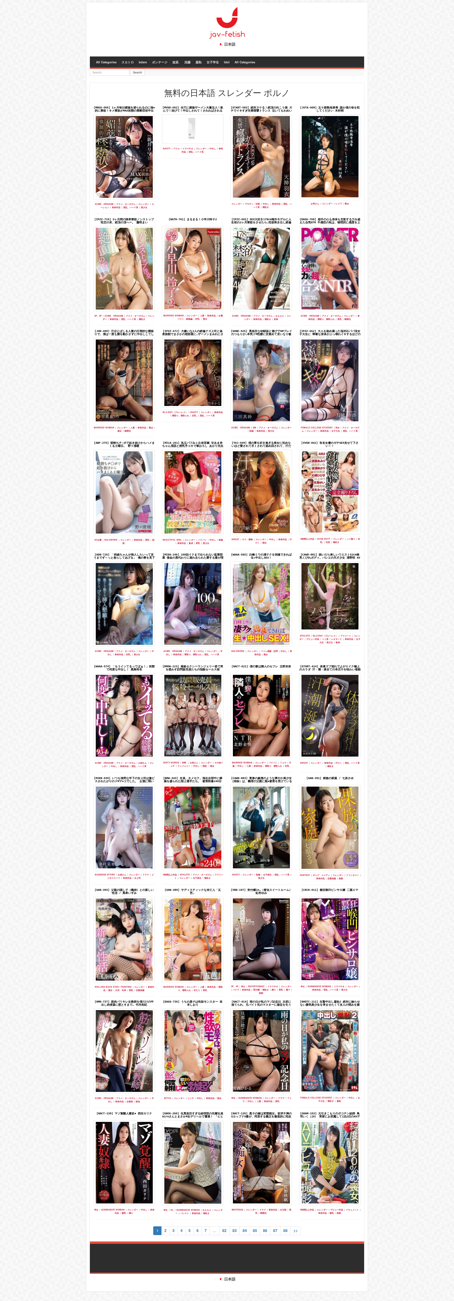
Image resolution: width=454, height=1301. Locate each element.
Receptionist (256, 986)
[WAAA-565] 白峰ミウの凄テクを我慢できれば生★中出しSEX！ (261, 556)
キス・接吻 (247, 539)
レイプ (339, 203)
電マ (288, 989)
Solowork (111, 539)
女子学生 (213, 62)
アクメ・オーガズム (125, 204)
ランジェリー (184, 765)
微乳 (124, 1213)
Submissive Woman (319, 986)
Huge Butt (323, 538)
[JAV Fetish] (227, 22)
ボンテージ (159, 62)
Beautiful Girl (172, 539)
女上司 (137, 877)
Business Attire (105, 874)
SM (254, 427)
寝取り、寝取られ (326, 319)
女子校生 (197, 877)
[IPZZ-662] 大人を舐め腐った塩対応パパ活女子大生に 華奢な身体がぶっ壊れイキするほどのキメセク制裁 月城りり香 (330, 334)
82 (224, 1230)
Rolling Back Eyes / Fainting (113, 986)
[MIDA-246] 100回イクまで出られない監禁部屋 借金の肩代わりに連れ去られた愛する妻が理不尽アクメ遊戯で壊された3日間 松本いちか (192, 558)
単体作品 (116, 207)
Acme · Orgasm (104, 204)
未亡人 (197, 990)
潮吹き (265, 207)
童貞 (191, 543)
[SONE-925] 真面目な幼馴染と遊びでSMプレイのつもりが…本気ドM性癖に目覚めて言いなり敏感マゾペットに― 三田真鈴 (261, 334)
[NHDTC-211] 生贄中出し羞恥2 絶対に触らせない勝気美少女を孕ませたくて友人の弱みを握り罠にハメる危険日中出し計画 (330, 1005)
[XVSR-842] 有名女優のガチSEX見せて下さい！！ (329, 444)
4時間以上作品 (307, 538)
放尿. (175, 62)
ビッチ (191, 1098)
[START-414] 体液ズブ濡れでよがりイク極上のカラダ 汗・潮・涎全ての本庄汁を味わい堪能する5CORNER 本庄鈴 (330, 669)
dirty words (171, 762)
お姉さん (142, 762)
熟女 (347, 203)
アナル (176, 148)
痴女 (120, 430)
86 (265, 1230)
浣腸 (187, 62)
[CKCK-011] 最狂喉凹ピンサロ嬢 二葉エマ (329, 890)
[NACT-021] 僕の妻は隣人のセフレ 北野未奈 (261, 666)
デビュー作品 (312, 639)
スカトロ (128, 62)
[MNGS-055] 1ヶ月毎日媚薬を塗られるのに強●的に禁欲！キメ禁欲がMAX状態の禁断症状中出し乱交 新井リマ (124, 111)
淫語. (204, 765)
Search (137, 72)
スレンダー (143, 204)
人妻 (202, 315)
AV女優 (97, 539)
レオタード (336, 639)
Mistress (237, 1209)
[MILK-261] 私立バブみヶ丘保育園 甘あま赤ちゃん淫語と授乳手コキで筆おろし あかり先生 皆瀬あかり (192, 446)
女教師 (130, 1101)
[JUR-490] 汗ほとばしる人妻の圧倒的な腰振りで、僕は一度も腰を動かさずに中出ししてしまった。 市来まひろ (124, 334)
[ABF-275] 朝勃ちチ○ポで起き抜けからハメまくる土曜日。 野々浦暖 (124, 444)
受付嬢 (256, 989)
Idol (227, 62)
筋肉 (138, 1101)
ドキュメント (352, 1209)
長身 (276, 319)
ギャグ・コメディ (321, 875)
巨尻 (328, 542)
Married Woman (173, 315)
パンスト (184, 1213)
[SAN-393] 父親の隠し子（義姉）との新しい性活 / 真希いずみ (124, 891)
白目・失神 (120, 990)
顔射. (341, 878)
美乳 (339, 319)
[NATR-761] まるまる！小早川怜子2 (193, 219)
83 (234, 1230)
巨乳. (197, 318)
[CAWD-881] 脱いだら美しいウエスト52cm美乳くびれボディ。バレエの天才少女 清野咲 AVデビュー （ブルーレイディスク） (330, 558)
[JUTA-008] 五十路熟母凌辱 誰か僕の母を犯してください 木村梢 (330, 109)
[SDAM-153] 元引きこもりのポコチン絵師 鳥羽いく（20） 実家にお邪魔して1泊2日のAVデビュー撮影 (330, 1116)
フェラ (283, 762)
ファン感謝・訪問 (269, 651)
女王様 (283, 1209)
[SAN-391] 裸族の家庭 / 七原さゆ (330, 778)
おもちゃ (279, 315)
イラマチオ (188, 148)
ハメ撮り (351, 538)
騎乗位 (348, 319)
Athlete (305, 635)
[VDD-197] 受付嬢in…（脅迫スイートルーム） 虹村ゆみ (261, 891)
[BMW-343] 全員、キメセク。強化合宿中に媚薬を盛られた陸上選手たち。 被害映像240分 (192, 780)
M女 (338, 427)
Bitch (167, 1098)
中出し (213, 148)
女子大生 (336, 430)
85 (255, 1230)
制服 (251, 430)
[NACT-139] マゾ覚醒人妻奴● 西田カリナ (124, 1113)
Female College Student (317, 427)
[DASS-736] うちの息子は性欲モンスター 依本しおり (193, 1003)
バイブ (236, 989)
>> (295, 1230)
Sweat (235, 539)
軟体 (338, 642)
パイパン (202, 539)
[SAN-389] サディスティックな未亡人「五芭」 (193, 891)
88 (285, 1230)
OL (172, 1209)
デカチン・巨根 (252, 203)
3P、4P (98, 315)
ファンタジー (352, 875)
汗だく (339, 762)
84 (245, 1230)
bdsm (143, 62)
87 (275, 1230)
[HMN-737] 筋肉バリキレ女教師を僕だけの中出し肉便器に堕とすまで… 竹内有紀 (124, 1003)
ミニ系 (325, 639)
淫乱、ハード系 (130, 207)
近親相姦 (331, 878)
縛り (274, 989)
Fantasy (305, 875)
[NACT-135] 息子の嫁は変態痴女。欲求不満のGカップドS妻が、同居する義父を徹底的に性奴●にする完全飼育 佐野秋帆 (261, 1116)
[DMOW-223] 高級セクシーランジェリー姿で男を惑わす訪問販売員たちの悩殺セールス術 (192, 668)
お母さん (315, 203)
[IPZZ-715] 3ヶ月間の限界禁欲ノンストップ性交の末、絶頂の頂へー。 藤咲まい (124, 221)
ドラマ (146, 874)
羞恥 (199, 62)
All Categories (106, 62)
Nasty (166, 148)
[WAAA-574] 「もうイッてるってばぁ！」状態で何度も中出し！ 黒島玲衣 (124, 668)
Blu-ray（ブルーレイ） (175, 412)
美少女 (144, 207)
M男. (184, 762)
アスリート (345, 635)
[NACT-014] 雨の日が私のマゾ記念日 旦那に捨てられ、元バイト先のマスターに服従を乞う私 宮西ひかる (261, 1005)
